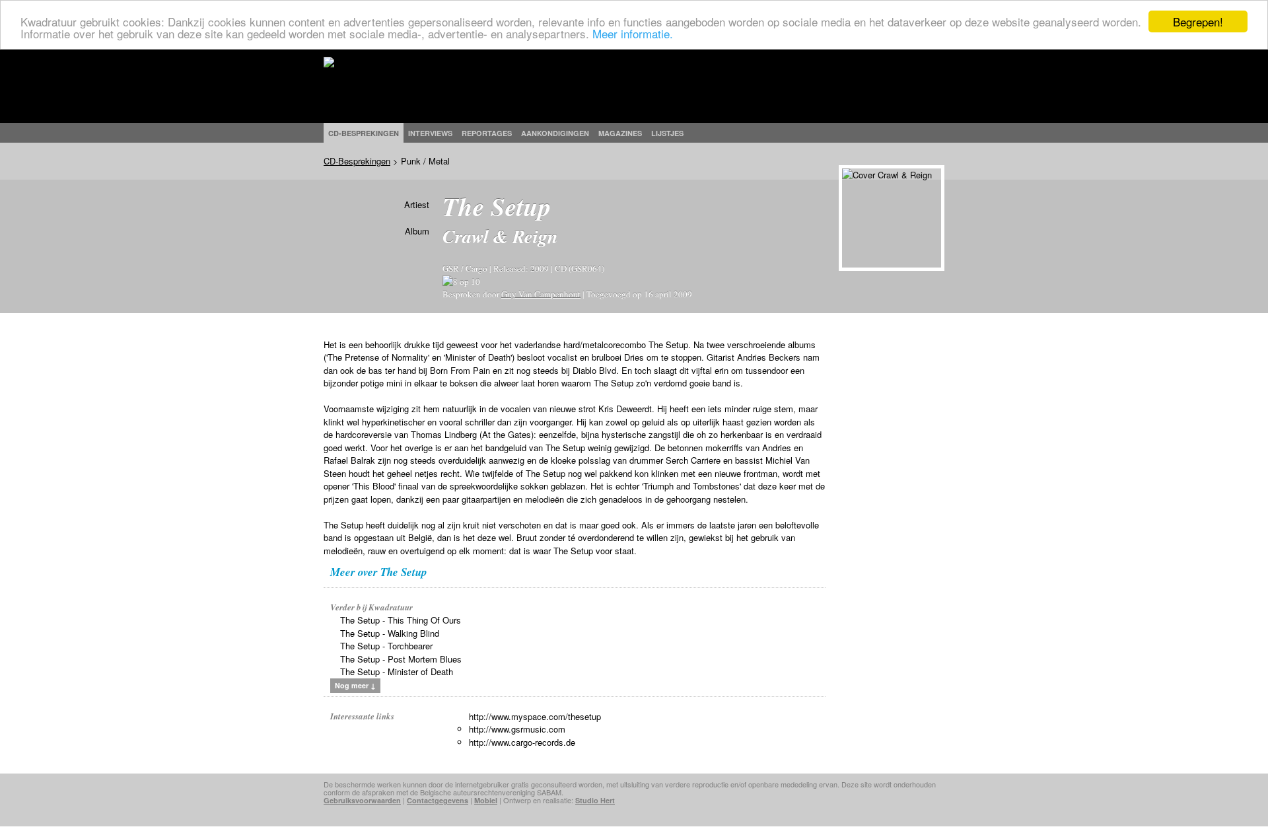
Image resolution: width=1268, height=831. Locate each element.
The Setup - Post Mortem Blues (401, 659)
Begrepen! (1198, 21)
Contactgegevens (437, 800)
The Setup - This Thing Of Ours (400, 620)
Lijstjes (667, 133)
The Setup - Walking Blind (389, 633)
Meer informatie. (632, 33)
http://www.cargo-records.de (522, 742)
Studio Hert (595, 800)
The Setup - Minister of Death (396, 671)
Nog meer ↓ (355, 685)
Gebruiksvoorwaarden (362, 800)
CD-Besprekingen (357, 161)
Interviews (430, 133)
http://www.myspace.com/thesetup (535, 716)
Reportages (487, 133)
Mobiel (485, 800)
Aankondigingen (555, 133)
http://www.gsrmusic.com (517, 729)
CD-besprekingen (363, 133)
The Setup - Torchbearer (386, 645)
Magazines (620, 133)
